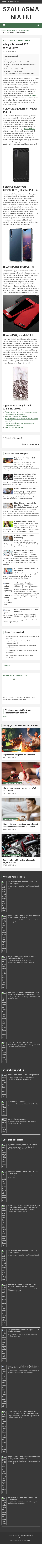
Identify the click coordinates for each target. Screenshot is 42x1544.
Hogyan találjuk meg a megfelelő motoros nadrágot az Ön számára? (24, 916)
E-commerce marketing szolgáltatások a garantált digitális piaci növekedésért (25, 552)
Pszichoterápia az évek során (25, 489)
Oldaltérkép (6, 666)
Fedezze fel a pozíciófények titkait (21, 1042)
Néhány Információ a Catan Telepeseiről (23, 1075)
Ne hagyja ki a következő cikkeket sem (21, 725)
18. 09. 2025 (7, 829)
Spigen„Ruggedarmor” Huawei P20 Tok (18, 62)
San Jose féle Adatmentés (14, 427)
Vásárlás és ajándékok (12, 750)
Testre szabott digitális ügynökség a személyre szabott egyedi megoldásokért (26, 585)
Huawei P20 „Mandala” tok (14, 71)
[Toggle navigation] (4, 25)
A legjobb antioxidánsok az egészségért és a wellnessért (26, 522)
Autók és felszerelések (12, 855)
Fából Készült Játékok (16, 1101)
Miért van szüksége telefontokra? (16, 417)
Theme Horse (23, 1538)
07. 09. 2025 (7, 865)
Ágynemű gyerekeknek (29, 444)
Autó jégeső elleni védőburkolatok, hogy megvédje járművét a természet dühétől (23, 993)
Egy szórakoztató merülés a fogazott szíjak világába (25, 475)
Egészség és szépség (11, 819)
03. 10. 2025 (7, 793)
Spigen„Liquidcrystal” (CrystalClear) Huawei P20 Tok (21, 65)
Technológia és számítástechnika (16, 41)
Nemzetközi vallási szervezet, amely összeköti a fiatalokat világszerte (22, 1285)
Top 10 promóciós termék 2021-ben (15, 676)
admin (14, 51)
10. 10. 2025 (7, 757)
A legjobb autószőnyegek (13, 438)
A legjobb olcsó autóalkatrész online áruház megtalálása (22, 957)
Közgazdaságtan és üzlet (13, 783)
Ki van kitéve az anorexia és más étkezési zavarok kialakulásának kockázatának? (26, 505)
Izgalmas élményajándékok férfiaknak (19, 755)
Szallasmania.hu (26, 1535)
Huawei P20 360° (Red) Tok (14, 69)
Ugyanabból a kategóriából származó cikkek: (21, 73)
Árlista (5, 717)
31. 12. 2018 (7, 51)
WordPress (27, 1541)
